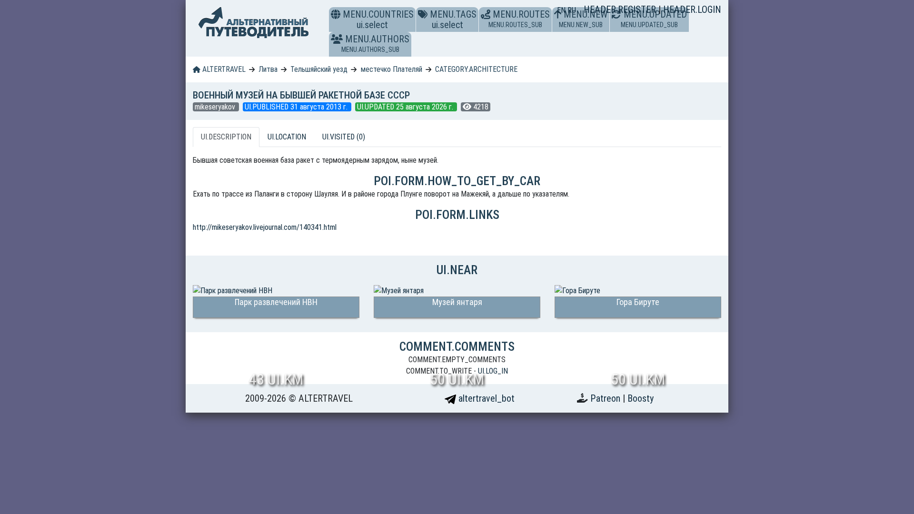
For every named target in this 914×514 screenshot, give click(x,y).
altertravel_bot (485, 398)
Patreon (606, 398)
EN (562, 10)
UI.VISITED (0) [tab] (343, 136)
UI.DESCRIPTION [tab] (226, 136)
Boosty (640, 398)
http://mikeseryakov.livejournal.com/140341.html (265, 227)
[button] (337, 39)
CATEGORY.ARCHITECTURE (476, 69)
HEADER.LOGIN (692, 9)
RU (571, 10)
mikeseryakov (216, 106)
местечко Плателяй (391, 69)
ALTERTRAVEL (223, 69)
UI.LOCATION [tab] (287, 136)
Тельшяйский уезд (319, 69)
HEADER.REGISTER (621, 9)
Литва (268, 69)
